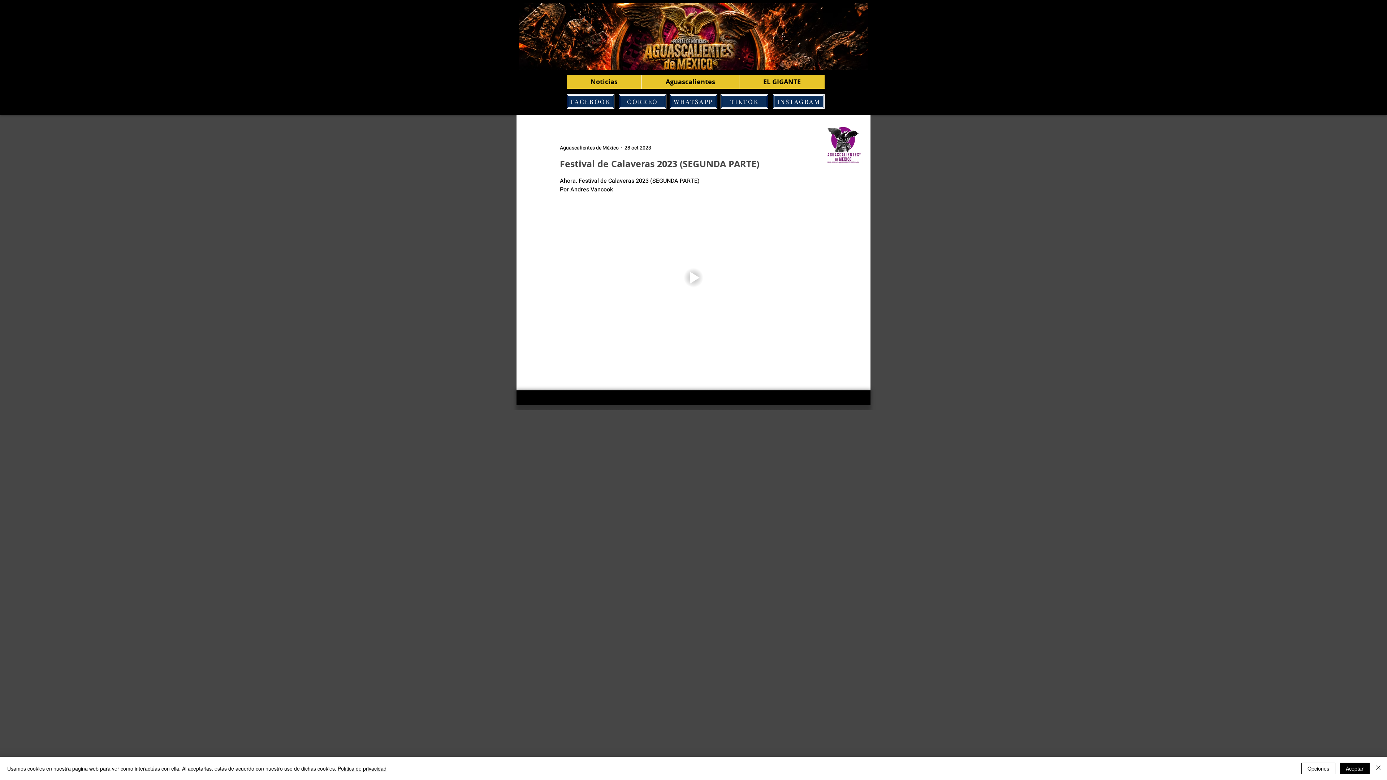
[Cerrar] (1378, 768)
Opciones (1318, 768)
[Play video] (693, 278)
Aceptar (1355, 768)
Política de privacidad (362, 768)
